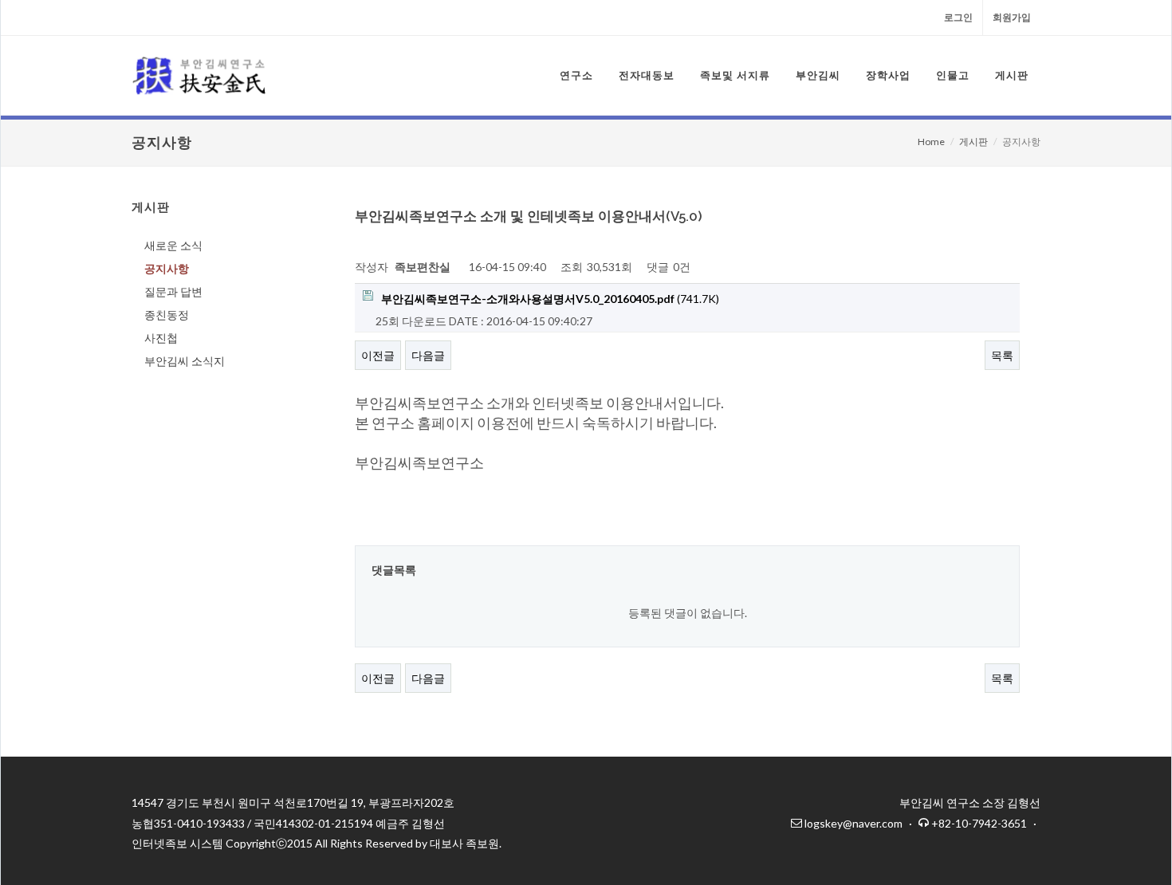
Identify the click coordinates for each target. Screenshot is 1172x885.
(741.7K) (550, 298)
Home (931, 142)
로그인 (958, 17)
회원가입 (1012, 17)
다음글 (428, 355)
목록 (1002, 355)
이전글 (378, 355)
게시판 (973, 142)
